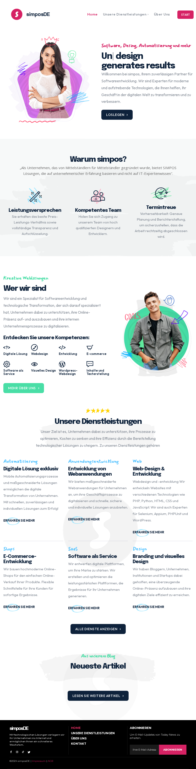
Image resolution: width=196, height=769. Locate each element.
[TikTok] (23, 751)
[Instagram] (17, 751)
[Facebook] (11, 751)
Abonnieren (172, 749)
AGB (50, 761)
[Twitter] (29, 751)
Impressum (39, 761)
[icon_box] (33, 520)
